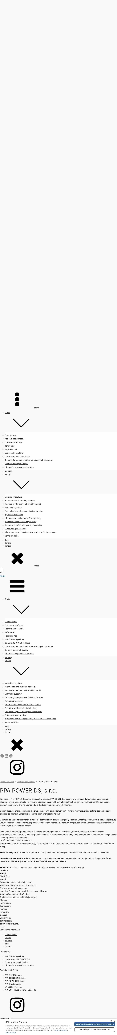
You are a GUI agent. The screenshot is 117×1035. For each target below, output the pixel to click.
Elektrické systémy (13, 507)
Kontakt (8, 546)
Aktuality (8, 471)
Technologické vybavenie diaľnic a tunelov (24, 511)
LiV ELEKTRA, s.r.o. (13, 987)
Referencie (9, 446)
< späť (3, 927)
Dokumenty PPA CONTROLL (17, 456)
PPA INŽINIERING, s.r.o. (15, 978)
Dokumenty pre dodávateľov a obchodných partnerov (29, 460)
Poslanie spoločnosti (14, 439)
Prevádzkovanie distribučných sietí (20, 522)
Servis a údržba (12, 536)
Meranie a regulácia (13, 497)
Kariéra (8, 543)
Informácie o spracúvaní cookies (19, 467)
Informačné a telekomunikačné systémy (23, 518)
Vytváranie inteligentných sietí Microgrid (23, 504)
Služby (8, 474)
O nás (7, 412)
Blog (7, 540)
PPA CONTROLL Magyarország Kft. (20, 990)
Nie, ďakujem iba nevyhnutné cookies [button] (95, 1030)
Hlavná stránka (7, 782)
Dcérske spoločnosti (14, 442)
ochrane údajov (11, 1032)
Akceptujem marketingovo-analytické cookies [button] (95, 1024)
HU (4, 576)
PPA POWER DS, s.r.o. (15, 981)
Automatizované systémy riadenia (20, 500)
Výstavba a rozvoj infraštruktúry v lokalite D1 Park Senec (30, 532)
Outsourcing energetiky (15, 529)
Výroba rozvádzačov (14, 514)
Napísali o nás (11, 449)
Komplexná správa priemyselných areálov (23, 525)
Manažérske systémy (14, 453)
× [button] (114, 1021)
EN (1, 576)
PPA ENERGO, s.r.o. (13, 975)
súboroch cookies (61, 1030)
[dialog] (58, 1027)
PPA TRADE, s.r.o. (13, 984)
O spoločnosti (11, 435)
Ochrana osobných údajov (16, 464)
